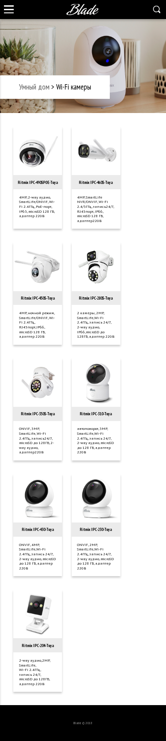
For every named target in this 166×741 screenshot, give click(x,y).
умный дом (34, 87)
